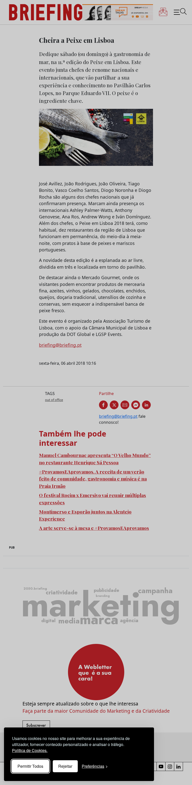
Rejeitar (65, 766)
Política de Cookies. (30, 750)
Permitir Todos (30, 766)
